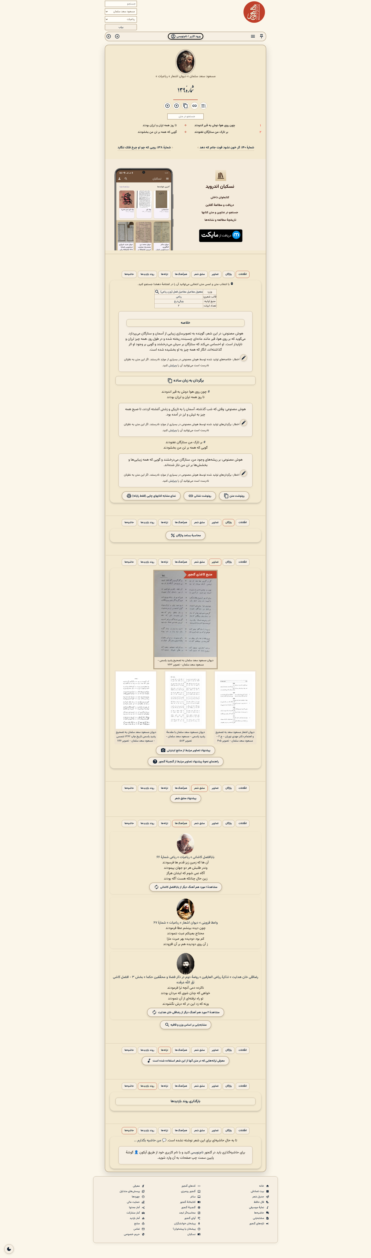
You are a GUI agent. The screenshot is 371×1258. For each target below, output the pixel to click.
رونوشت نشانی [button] (202, 496)
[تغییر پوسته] (9, 1249)
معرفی (136, 1186)
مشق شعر (199, 274)
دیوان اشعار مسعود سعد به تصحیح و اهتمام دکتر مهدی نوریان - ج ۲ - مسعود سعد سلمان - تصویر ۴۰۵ (235, 736)
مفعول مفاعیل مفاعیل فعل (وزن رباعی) (181, 292)
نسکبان (191, 1234)
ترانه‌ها (164, 274)
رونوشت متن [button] (237, 496)
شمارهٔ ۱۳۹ (185, 89)
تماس (137, 1229)
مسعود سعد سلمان (203, 76)
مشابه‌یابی (259, 1218)
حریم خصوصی (132, 1234)
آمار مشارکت (133, 1213)
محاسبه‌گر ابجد (187, 1213)
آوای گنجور (190, 1218)
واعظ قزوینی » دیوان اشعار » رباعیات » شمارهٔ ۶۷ (186, 922)
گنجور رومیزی (188, 1191)
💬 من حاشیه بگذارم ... (150, 1140)
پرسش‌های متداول (130, 1191)
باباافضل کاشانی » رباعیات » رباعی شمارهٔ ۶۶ (185, 857)
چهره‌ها (136, 1197)
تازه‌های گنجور (257, 1223)
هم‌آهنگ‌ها (181, 274)
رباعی (179, 297)
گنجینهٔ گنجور (188, 1207)
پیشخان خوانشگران (185, 1223)
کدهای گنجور (188, 1186)
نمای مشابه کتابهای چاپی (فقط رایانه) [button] (154, 496)
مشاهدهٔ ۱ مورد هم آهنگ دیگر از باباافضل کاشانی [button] (188, 887)
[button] (261, 36)
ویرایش (173, 365)
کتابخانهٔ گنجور (188, 1202)
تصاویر (215, 274)
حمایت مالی (133, 1202)
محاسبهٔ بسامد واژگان (188, 535)
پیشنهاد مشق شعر (185, 798)
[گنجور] (254, 12)
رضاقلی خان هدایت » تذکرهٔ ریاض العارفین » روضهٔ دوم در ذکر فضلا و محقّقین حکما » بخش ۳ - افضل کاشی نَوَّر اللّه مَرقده (185, 980)
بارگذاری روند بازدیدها (185, 1101)
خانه (262, 1186)
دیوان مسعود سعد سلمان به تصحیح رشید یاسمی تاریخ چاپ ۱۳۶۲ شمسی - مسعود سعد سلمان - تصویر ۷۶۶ (136, 736)
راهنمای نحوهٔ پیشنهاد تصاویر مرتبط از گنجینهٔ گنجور (189, 761)
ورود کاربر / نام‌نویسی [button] (188, 36)
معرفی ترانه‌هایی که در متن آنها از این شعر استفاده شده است (189, 1061)
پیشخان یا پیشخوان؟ (184, 1229)
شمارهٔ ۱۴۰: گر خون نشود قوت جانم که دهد (227, 147)
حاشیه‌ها (129, 274)
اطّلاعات (243, 274)
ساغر (193, 1197)
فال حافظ (259, 1202)
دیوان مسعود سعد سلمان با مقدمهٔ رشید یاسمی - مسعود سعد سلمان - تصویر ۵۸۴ (185, 736)
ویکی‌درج (179, 301)
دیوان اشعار (178, 76)
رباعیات (163, 76)
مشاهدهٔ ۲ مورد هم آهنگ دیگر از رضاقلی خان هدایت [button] (188, 1012)
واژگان (228, 274)
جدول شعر (258, 1197)
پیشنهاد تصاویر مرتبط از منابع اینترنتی (188, 750)
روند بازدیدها (147, 274)
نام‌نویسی (197, 1152)
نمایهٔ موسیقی (257, 1207)
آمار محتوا (134, 1207)
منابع (137, 1223)
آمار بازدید (135, 1218)
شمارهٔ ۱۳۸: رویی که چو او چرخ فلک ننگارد (144, 147)
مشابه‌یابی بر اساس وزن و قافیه (188, 1025)
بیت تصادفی (258, 1191)
